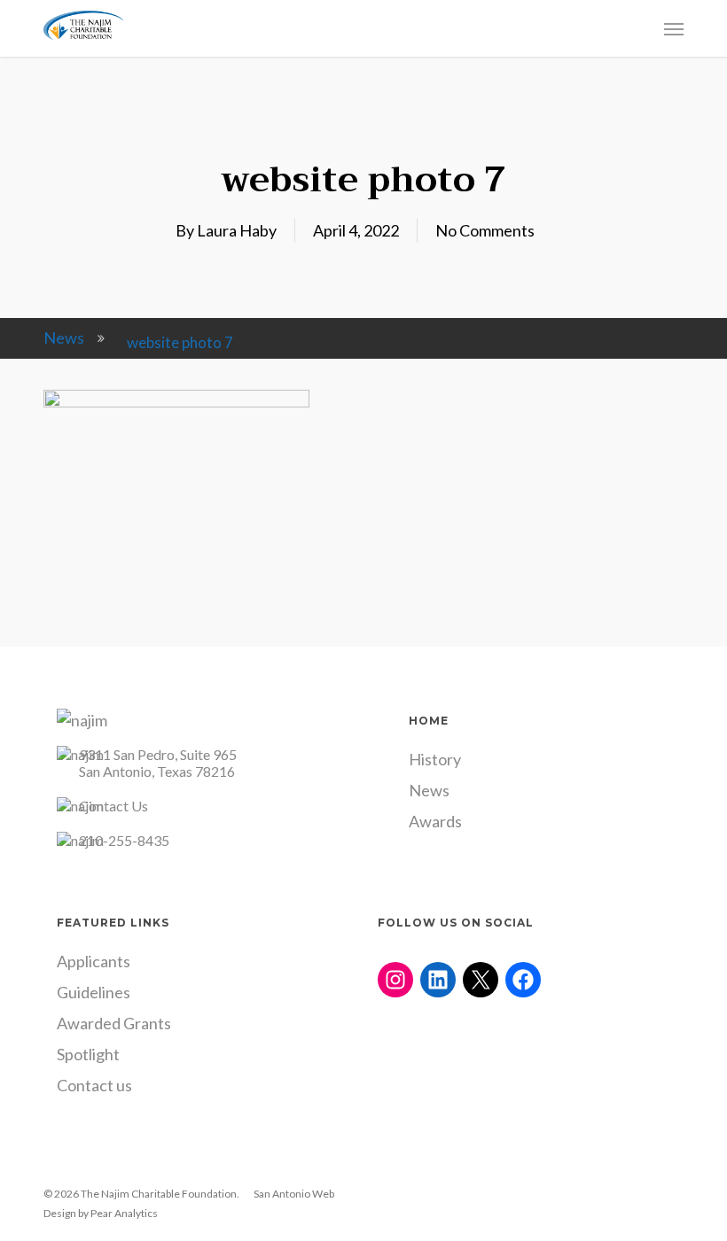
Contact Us (113, 805)
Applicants (93, 961)
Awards (435, 821)
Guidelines (93, 992)
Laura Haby (237, 230)
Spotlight (88, 1054)
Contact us (94, 1085)
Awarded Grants (114, 1023)
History (435, 759)
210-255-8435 (124, 840)
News (63, 337)
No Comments (485, 230)
